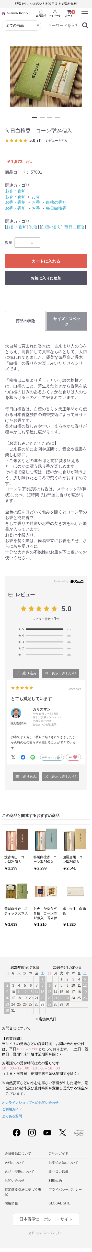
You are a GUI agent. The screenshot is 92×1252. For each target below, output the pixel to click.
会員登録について (18, 1153)
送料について (15, 1163)
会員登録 (41, 15)
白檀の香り (56, 202)
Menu (83, 11)
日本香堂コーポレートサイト (46, 1219)
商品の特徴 (25, 321)
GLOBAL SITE (60, 1203)
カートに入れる (46, 261)
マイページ (55, 15)
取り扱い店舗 (58, 1172)
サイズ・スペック (66, 321)
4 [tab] (57, 117)
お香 (36, 197)
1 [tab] (34, 117)
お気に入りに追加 (46, 278)
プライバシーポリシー (65, 1189)
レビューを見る (56, 141)
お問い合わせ (15, 1180)
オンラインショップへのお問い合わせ (30, 1102)
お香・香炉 (15, 191)
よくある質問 (12, 1116)
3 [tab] (49, 117)
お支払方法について (63, 1163)
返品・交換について (19, 1172)
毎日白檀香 (56, 208)
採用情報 (11, 1203)
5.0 (66, 608)
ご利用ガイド (12, 1109)
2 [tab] (42, 117)
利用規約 (55, 1180)
